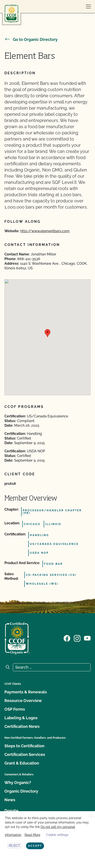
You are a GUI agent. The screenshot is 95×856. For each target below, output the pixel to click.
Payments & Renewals (25, 692)
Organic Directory (21, 791)
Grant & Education (21, 763)
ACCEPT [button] (35, 845)
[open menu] (88, 6)
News (9, 799)
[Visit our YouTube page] (87, 638)
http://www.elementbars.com (45, 231)
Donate (11, 810)
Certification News (22, 726)
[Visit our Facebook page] (67, 638)
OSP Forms (14, 709)
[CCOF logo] (11, 13)
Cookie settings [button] (57, 835)
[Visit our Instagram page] (77, 638)
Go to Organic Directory (35, 39)
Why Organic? (17, 782)
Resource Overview (23, 700)
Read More (32, 835)
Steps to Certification (24, 746)
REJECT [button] (14, 845)
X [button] (91, 815)
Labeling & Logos (21, 717)
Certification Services (24, 754)
